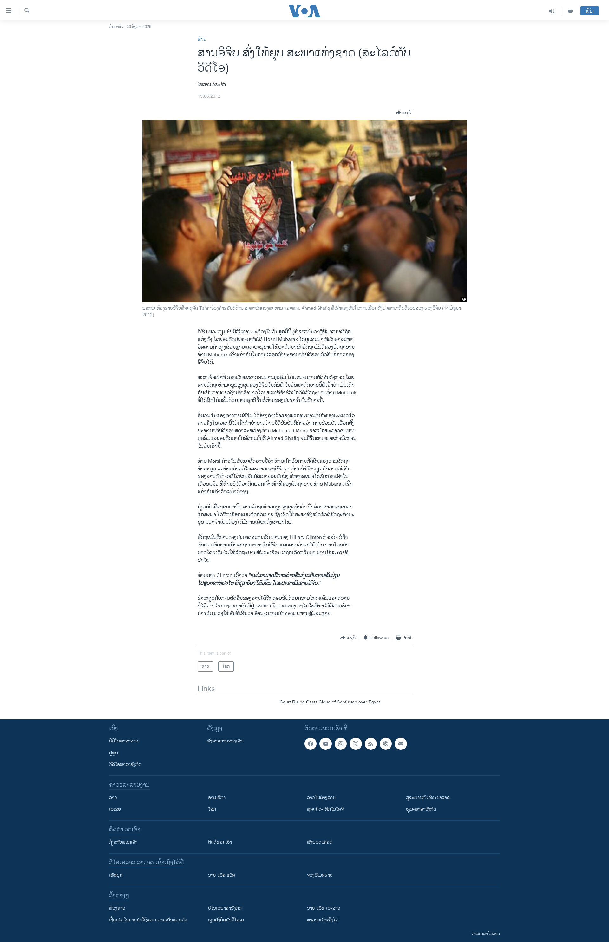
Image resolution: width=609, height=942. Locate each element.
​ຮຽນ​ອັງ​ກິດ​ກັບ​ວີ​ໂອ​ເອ (226, 920)
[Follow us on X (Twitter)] (356, 744)
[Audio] (551, 11)
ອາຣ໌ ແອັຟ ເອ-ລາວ (323, 908)
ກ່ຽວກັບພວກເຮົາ (123, 842)
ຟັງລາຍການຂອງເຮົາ (224, 741)
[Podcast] (386, 744)
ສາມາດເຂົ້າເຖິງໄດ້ (322, 920)
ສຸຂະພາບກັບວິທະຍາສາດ (428, 797)
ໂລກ (212, 809)
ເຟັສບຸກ (115, 875)
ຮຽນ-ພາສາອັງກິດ (421, 809)
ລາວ (113, 797)
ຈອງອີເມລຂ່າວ (320, 875)
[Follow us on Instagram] (341, 744)
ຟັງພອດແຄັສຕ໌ (319, 842)
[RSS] (371, 744)
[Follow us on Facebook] (310, 744)
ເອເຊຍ (115, 809)
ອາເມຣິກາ (217, 797)
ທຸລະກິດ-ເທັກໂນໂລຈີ (325, 809)
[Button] (403, 112)
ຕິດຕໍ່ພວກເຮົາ (220, 842)
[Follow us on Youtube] (325, 744)
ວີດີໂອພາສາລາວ (123, 741)
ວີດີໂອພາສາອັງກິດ (125, 764)
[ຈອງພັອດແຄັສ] (401, 744)
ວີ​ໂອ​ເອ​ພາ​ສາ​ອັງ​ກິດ (225, 908)
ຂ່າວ (202, 39)
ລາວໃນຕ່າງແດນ (321, 797)
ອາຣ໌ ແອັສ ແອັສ (221, 875)
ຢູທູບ (113, 752)
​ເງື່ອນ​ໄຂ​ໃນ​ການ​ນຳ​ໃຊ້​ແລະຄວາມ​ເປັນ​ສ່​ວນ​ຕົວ (148, 920)
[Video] (570, 11)
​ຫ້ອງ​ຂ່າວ (117, 908)
